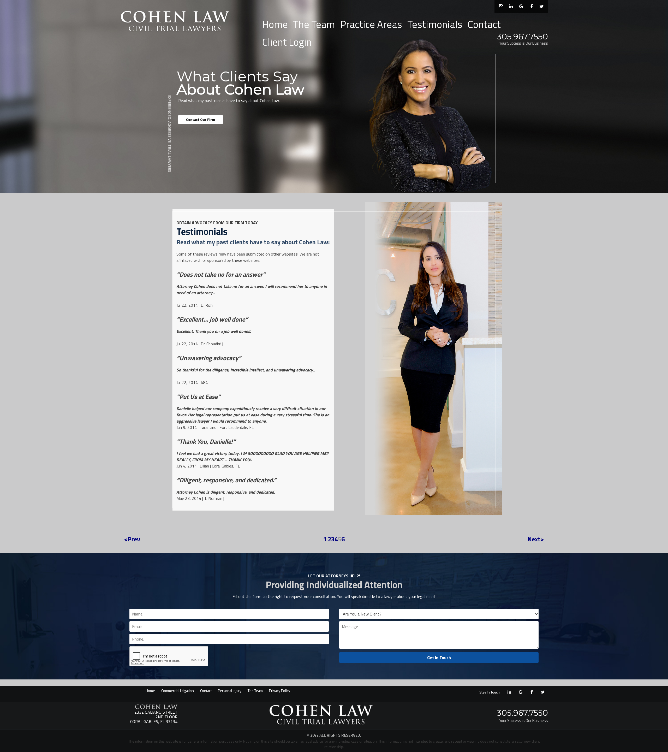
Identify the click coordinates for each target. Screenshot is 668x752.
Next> (535, 539)
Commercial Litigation (177, 690)
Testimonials (434, 24)
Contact (484, 24)
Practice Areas (371, 24)
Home (275, 24)
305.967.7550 (522, 36)
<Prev (132, 539)
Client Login (287, 42)
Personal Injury (229, 690)
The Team (314, 24)
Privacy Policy (279, 690)
